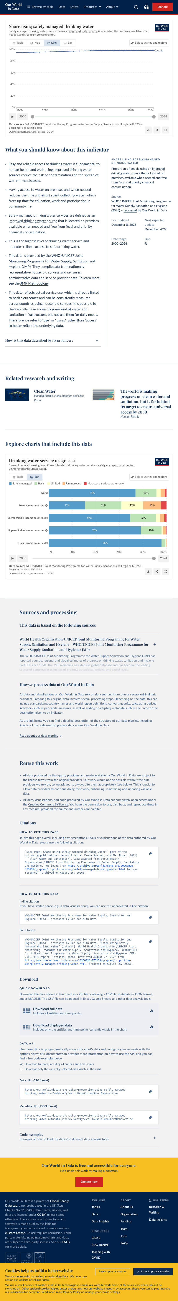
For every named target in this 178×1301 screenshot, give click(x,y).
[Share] (156, 130)
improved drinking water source (33, 221)
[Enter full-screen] (165, 130)
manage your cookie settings (102, 1292)
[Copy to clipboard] (146, 853)
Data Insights (100, 1221)
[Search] (136, 7)
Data (62, 6)
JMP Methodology (34, 283)
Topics (96, 1207)
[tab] (18, 43)
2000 (22, 116)
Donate (163, 6)
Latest (74, 6)
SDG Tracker (100, 1245)
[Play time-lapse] (12, 116)
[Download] (148, 130)
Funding (125, 1221)
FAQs (66, 1242)
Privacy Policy (72, 1292)
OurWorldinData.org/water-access (27, 132)
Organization (129, 1214)
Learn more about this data (25, 128)
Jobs (123, 1236)
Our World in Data (13, 7)
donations (62, 1276)
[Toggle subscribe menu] (146, 7)
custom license (15, 1233)
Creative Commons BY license (48, 804)
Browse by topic (42, 6)
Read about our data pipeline (39, 735)
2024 (163, 116)
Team (123, 1228)
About (110, 6)
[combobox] (136, 7)
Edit (151, 42)
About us (126, 1207)
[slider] (32, 116)
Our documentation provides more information (72, 1054)
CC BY (50, 132)
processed (130, 210)
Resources (90, 6)
